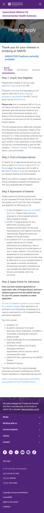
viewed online (19, 99)
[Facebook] (5, 452)
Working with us (10, 423)
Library (6, 436)
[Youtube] (22, 452)
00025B (13, 478)
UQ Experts (19, 165)
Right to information (10, 502)
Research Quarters (19, 147)
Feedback (6, 507)
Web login (6, 461)
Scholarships (22, 70)
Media (5, 417)
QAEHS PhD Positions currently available (22, 58)
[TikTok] (34, 452)
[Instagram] (28, 452)
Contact (6, 442)
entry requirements (14, 86)
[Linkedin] (11, 452)
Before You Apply (8, 69)
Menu (4, 4)
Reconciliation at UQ (30, 409)
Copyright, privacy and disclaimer (15, 492)
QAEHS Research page (14, 171)
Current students (10, 429)
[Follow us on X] (17, 452)
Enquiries (36, 70)
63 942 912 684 (13, 473)
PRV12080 (13, 483)
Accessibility (7, 497)
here (12, 136)
